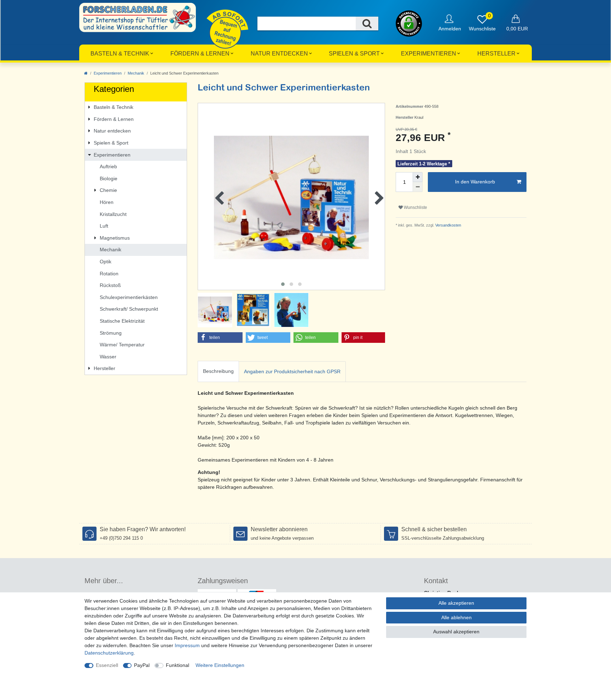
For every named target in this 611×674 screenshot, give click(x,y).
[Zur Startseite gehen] (86, 73)
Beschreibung (218, 371)
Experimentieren (428, 54)
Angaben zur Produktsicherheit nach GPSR (292, 371)
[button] (220, 337)
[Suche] (367, 23)
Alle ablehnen (456, 617)
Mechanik (136, 73)
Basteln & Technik (120, 54)
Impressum (187, 645)
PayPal (142, 665)
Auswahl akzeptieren (456, 631)
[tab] (218, 371)
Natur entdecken (279, 54)
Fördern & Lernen (199, 54)
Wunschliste (415, 207)
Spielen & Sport (354, 54)
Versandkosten (447, 225)
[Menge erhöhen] (418, 177)
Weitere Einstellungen (220, 665)
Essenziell (107, 665)
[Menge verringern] (418, 187)
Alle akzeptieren (456, 603)
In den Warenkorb (475, 181)
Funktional (177, 665)
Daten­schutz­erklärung (109, 653)
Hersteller (496, 54)
